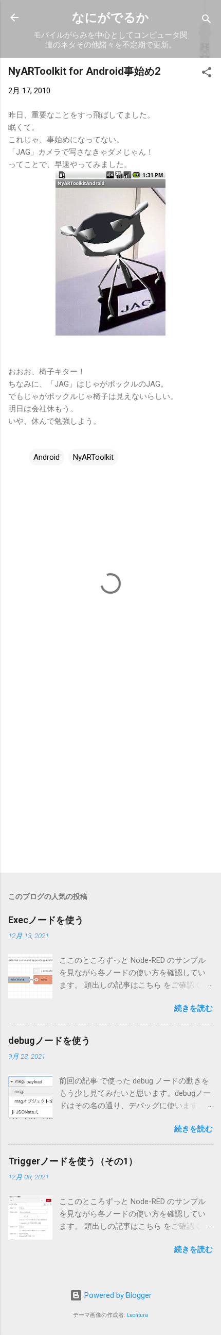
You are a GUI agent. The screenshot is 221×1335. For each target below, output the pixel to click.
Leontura (137, 1315)
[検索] (206, 21)
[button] (206, 74)
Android (46, 457)
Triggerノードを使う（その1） (73, 1161)
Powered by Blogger (117, 1295)
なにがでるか (110, 17)
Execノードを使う (46, 919)
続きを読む (193, 1008)
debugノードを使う (49, 1040)
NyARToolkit (93, 457)
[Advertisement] (110, 784)
